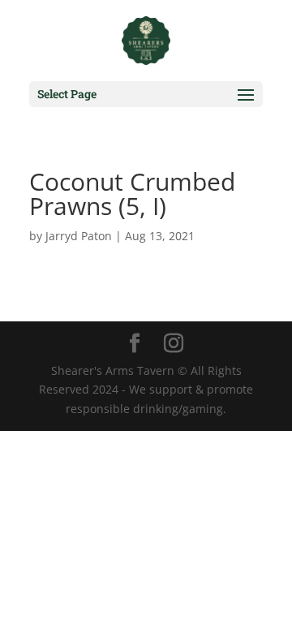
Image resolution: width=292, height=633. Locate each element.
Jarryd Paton (78, 235)
